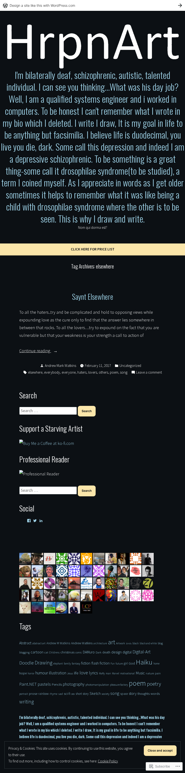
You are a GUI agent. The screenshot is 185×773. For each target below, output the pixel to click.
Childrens (54, 652)
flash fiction (100, 663)
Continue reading (35, 351)
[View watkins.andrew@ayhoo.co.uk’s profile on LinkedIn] (41, 521)
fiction (85, 663)
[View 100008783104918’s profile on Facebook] (29, 521)
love (83, 673)
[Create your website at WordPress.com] (92, 5)
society (105, 694)
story (133, 693)
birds (129, 643)
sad (60, 694)
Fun (113, 663)
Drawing (43, 662)
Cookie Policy (108, 761)
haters (81, 372)
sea (73, 694)
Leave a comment (149, 373)
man (108, 673)
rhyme (53, 694)
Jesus (70, 673)
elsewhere (35, 372)
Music (140, 673)
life (76, 673)
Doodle (26, 663)
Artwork (120, 643)
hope (23, 673)
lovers (92, 372)
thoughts (144, 693)
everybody (52, 372)
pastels (44, 684)
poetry (154, 683)
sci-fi (67, 693)
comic (78, 652)
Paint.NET (28, 684)
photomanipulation (97, 684)
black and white (148, 643)
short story (82, 694)
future (119, 663)
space (124, 694)
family (67, 663)
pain (158, 673)
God (132, 663)
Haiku (144, 662)
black (135, 643)
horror (31, 673)
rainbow (43, 694)
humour (41, 673)
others (103, 372)
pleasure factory (119, 684)
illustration (57, 673)
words (155, 693)
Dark (98, 652)
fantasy (76, 663)
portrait (23, 694)
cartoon (37, 652)
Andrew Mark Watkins (60, 365)
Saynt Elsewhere (92, 296)
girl (126, 663)
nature (150, 673)
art (111, 642)
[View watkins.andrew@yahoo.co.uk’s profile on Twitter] (35, 521)
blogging (24, 652)
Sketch (95, 693)
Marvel (115, 673)
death (106, 652)
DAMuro (89, 652)
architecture (100, 643)
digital (127, 652)
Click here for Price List (92, 249)
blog (160, 643)
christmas (67, 652)
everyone (69, 372)
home (156, 663)
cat (46, 652)
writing (26, 701)
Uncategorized (130, 365)
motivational (127, 673)
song (123, 372)
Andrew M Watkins (58, 643)
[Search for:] (48, 410)
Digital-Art (141, 652)
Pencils (57, 684)
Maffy (102, 673)
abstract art (39, 643)
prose (33, 693)
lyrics (93, 673)
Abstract (25, 643)
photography (74, 684)
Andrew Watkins (81, 643)
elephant (58, 663)
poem (114, 372)
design (116, 652)
